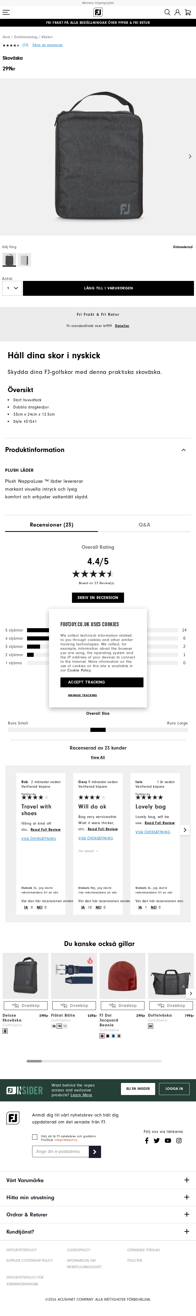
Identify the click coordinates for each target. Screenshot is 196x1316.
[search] (167, 12)
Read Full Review (46, 830)
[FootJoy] (98, 12)
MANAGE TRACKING (82, 695)
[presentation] (51, 523)
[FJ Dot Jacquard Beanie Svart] (107, 1035)
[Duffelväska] (171, 998)
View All (98, 757)
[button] (6, 12)
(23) (25, 45)
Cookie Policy (79, 670)
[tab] (188, 12)
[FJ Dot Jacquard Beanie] (122, 998)
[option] (98, 161)
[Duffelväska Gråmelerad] (150, 1026)
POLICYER (134, 1260)
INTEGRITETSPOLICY (21, 1250)
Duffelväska (160, 1015)
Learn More (81, 1095)
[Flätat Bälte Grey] (64, 1026)
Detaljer (122, 326)
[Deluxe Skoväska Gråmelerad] (5, 1031)
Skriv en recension (47, 45)
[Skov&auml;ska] (98, 161)
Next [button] (190, 156)
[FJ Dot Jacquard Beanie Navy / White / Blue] (113, 1035)
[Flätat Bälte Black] (53, 1026)
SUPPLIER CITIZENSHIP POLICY (29, 1260)
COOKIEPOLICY (78, 1250)
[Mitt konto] (177, 12)
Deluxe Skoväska (12, 1018)
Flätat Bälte (63, 1015)
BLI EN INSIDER (138, 1089)
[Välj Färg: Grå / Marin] (24, 260)
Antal (7, 278)
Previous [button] (5, 156)
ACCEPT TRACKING (86, 682)
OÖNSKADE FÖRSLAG (143, 1250)
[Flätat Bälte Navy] (59, 1026)
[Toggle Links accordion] (98, 1180)
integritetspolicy (65, 1140)
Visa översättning (38, 839)
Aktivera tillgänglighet (98, 3)
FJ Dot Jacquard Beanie (109, 1020)
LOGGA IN (174, 1089)
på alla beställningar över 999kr (87, 23)
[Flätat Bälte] (74, 998)
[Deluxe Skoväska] (25, 998)
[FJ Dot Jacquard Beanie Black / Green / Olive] (118, 1035)
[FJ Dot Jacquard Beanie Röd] (102, 1035)
